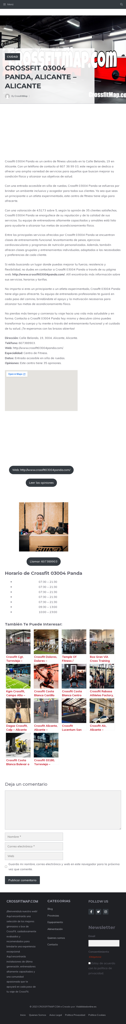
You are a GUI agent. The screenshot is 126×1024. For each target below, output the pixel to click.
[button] (121, 4)
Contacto (52, 944)
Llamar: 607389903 (43, 561)
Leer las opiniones (41, 483)
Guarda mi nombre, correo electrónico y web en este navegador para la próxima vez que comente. (64, 866)
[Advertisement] (63, 135)
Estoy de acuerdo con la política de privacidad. (101, 968)
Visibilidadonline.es (86, 1006)
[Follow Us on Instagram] (105, 912)
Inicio (23, 1014)
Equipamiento (55, 922)
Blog (50, 908)
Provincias (53, 915)
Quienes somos (56, 937)
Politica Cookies (97, 1014)
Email (91, 936)
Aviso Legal (55, 1014)
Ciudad (12, 56)
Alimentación (55, 929)
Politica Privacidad (75, 1014)
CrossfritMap (21, 96)
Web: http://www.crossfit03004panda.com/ (41, 470)
